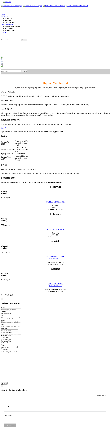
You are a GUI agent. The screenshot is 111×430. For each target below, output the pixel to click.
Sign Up (4, 128)
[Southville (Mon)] (7, 336)
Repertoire (8, 20)
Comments (4, 349)
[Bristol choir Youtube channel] (54, 6)
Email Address (9, 398)
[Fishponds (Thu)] (7, 341)
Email (3, 320)
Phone (3, 316)
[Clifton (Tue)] (7, 337)
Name (3, 307)
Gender (3, 312)
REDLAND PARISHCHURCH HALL (55, 285)
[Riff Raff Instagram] (77, 6)
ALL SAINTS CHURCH (55, 229)
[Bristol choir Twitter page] (32, 6)
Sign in (24, 40)
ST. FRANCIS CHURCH (55, 202)
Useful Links (9, 28)
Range (3, 345)
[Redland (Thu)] (7, 343)
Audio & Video (10, 30)
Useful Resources (7, 24)
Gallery (3, 32)
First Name (8, 407)
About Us (4, 17)
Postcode (4, 328)
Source (3, 324)
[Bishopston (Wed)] (7, 339)
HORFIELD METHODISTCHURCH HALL (55, 257)
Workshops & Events (12, 26)
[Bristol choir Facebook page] (12, 6)
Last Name (8, 415)
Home (3, 15)
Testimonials (9, 22)
